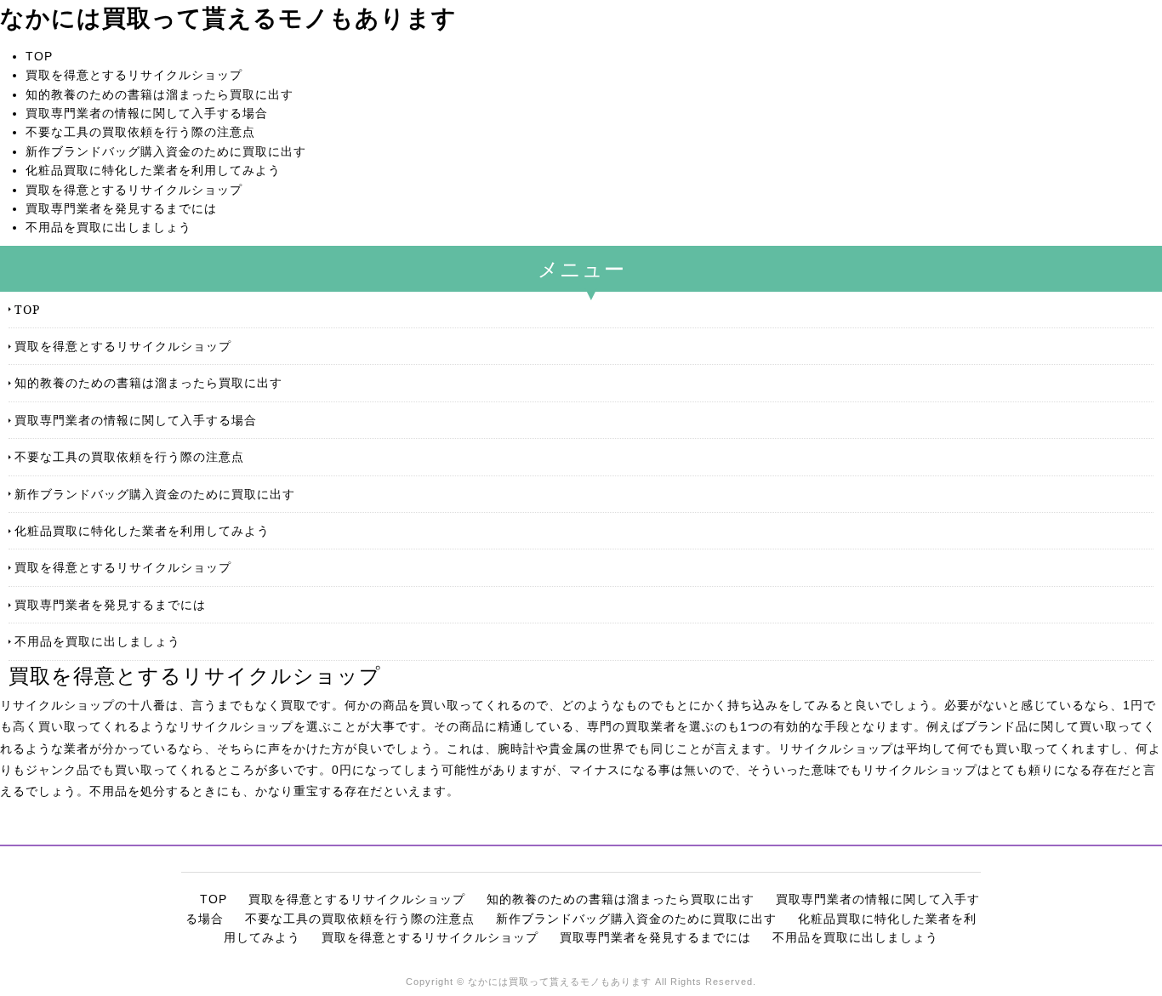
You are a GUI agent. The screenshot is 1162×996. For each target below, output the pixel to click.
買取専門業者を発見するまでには (121, 208)
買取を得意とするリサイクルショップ (134, 75)
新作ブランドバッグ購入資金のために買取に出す (166, 151)
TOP (39, 56)
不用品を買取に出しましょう (108, 227)
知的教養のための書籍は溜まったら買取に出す (159, 94)
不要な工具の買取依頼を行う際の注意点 (140, 132)
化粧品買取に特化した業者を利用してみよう (153, 170)
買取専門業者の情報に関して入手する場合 (147, 113)
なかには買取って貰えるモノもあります (228, 18)
